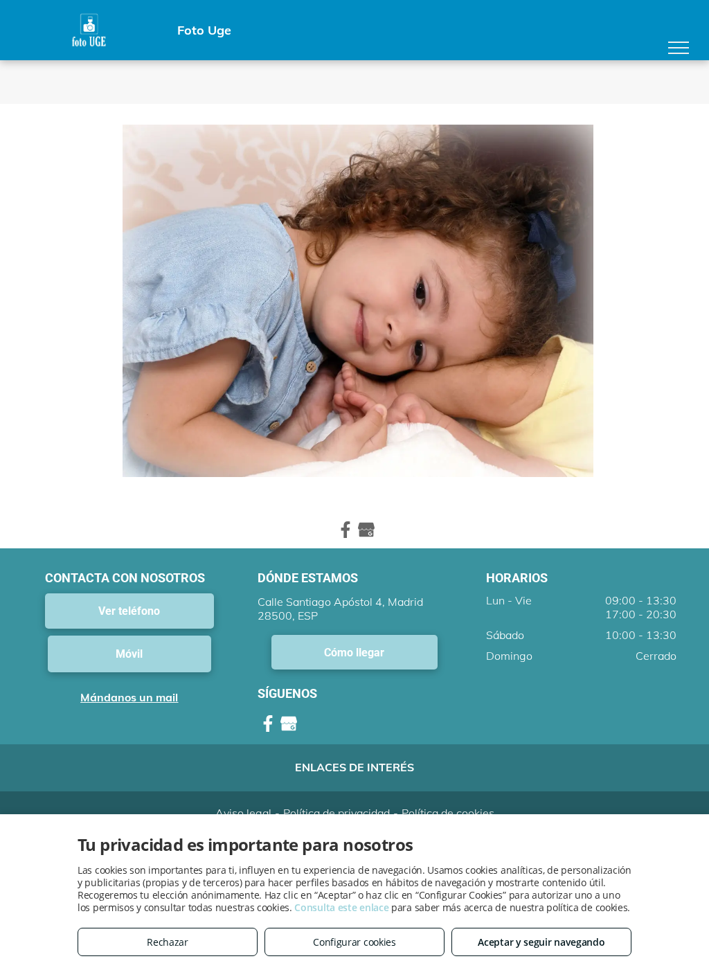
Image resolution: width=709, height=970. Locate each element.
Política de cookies (448, 813)
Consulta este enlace (341, 907)
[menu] (679, 48)
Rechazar (167, 942)
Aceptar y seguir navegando (541, 942)
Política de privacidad (336, 813)
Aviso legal (243, 813)
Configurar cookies (354, 942)
